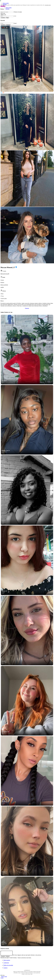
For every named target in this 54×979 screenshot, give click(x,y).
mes (4, 13)
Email (15, 23)
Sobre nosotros (6, 960)
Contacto (5, 967)
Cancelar (3, 17)
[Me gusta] (3, 93)
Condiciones (6, 962)
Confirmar (8, 24)
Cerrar (5, 976)
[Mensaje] (2, 93)
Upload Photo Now (27, 499)
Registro (5, 4)
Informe (7, 956)
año (5, 14)
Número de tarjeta (18, 12)
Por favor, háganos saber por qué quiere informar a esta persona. (27, 955)
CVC (15, 16)
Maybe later (27, 502)
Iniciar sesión (6, 3)
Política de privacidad (8, 965)
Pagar (7, 17)
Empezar (27, 308)
